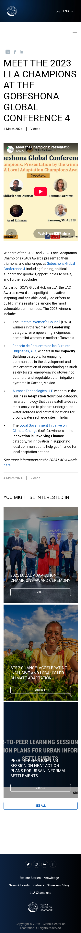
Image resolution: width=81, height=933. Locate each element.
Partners (38, 885)
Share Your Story (58, 885)
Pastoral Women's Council (39, 322)
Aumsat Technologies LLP (33, 391)
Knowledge (51, 878)
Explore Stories (30, 878)
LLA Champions (40, 893)
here (7, 465)
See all (40, 805)
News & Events (19, 885)
